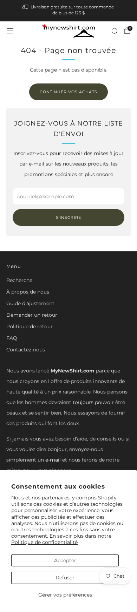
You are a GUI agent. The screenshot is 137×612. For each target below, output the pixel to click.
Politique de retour (29, 326)
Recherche (19, 280)
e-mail (53, 460)
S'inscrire (68, 217)
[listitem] (68, 10)
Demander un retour (31, 315)
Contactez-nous (25, 350)
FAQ (11, 338)
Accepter (65, 560)
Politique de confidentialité (44, 542)
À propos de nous (27, 292)
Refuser (65, 577)
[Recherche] (114, 30)
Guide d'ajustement (30, 303)
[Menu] (9, 30)
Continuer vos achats (68, 91)
